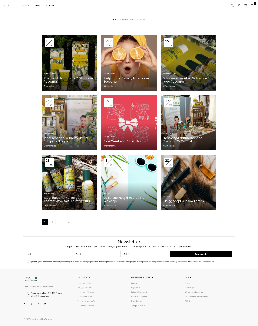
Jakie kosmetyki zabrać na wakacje (124, 199)
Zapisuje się (201, 254)
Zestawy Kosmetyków (86, 301)
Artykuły (108, 193)
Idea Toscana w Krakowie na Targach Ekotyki (66, 139)
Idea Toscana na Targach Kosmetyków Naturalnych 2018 (67, 199)
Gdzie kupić (190, 287)
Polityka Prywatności (139, 292)
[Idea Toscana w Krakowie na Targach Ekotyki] (69, 96)
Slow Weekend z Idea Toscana (127, 141)
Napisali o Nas (50, 74)
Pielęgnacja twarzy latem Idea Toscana (127, 80)
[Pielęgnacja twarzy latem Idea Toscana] (129, 37)
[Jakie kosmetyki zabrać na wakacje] (129, 156)
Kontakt (134, 283)
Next (77, 222)
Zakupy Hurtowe (138, 305)
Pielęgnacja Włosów (85, 292)
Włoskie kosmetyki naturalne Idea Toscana (185, 80)
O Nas (187, 283)
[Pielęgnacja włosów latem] (188, 156)
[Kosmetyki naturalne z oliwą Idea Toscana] (69, 37)
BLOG (187, 301)
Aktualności (109, 74)
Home (115, 19)
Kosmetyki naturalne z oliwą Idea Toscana (69, 80)
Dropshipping (136, 301)
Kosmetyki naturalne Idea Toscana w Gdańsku (182, 139)
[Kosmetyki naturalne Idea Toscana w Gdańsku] (188, 96)
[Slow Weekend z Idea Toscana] (129, 96)
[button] (252, 5)
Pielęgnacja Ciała (84, 287)
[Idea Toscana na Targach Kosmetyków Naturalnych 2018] (69, 156)
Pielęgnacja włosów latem (183, 201)
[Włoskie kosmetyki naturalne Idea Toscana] (188, 37)
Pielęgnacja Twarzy (85, 283)
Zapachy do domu (84, 296)
